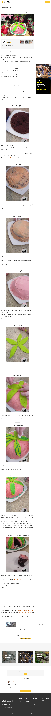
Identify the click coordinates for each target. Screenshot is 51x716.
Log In (42, 2)
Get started (35, 699)
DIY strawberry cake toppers (19, 579)
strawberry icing (7, 594)
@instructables (46, 698)
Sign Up (47, 2)
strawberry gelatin (25, 596)
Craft (20, 703)
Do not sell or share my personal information (20, 713)
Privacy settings (37, 712)
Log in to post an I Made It (25, 638)
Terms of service (23, 712)
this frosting (6, 596)
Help (34, 701)
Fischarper (6, 47)
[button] (33, 12)
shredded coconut (7, 602)
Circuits (20, 698)
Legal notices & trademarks (35, 713)
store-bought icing (7, 592)
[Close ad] (50, 65)
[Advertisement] (43, 79)
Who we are (35, 704)
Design (20, 701)
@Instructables (29, 610)
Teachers (25, 2)
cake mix (5, 590)
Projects (14, 2)
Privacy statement (30, 712)
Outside (27, 701)
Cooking (9, 9)
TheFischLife (4, 9)
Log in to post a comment (25, 691)
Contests (20, 2)
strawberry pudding (11, 598)
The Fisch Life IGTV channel (25, 612)
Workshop (21, 699)
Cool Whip (16, 596)
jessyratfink (12, 681)
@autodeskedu (46, 700)
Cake (13, 9)
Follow (8, 42)
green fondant (6, 600)
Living (27, 699)
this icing (12, 158)
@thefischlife (21, 610)
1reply (9, 687)
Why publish (35, 698)
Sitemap (34, 703)
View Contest (40, 624)
